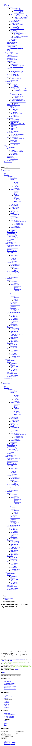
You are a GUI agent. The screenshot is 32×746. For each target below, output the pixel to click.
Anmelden (3, 738)
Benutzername (20, 731)
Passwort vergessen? (9, 744)
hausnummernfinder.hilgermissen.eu (16, 659)
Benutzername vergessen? (10, 742)
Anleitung (4, 672)
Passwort (18, 733)
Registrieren (7, 741)
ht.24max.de (18, 669)
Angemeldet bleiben (8, 736)
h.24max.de (4, 660)
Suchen (3, 167)
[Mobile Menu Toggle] (1, 169)
